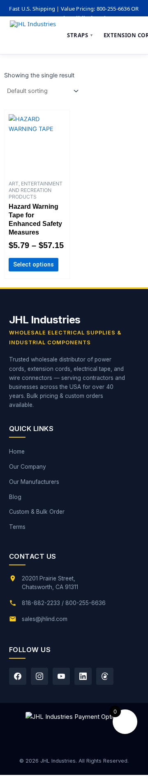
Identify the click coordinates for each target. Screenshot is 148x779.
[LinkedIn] (83, 676)
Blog (15, 497)
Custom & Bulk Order (37, 511)
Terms (17, 527)
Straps (80, 35)
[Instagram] (39, 676)
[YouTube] (61, 676)
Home (17, 451)
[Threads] (104, 676)
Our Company (27, 466)
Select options (33, 264)
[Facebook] (17, 676)
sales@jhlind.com (44, 619)
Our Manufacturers (34, 482)
